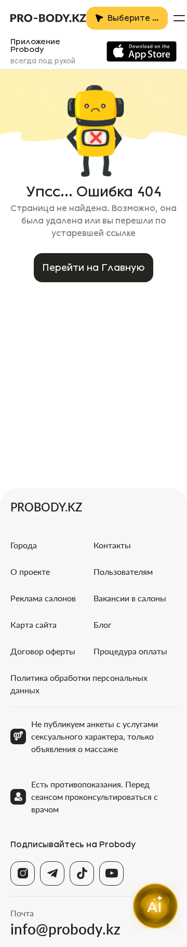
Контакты (112, 545)
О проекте (30, 571)
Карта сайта (33, 624)
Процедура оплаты (130, 651)
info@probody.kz (65, 929)
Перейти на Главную (93, 267)
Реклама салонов (43, 598)
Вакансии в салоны (130, 598)
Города (23, 545)
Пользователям (123, 571)
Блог (103, 624)
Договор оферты (42, 651)
